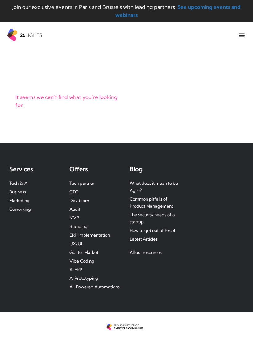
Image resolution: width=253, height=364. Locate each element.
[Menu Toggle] (242, 35)
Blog (136, 169)
